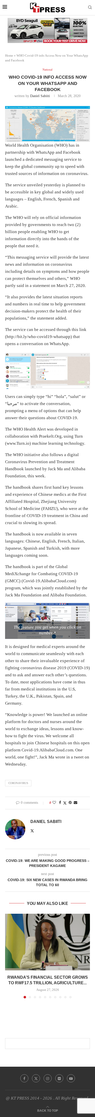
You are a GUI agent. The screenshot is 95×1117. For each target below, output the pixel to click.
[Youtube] (71, 1078)
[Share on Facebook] (60, 803)
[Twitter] (36, 1078)
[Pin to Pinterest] (70, 803)
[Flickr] (59, 1078)
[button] (9, 956)
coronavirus (18, 783)
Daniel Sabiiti (40, 96)
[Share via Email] (75, 803)
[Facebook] (24, 1078)
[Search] (89, 8)
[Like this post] (54, 803)
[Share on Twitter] (65, 803)
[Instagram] (48, 1078)
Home (9, 55)
